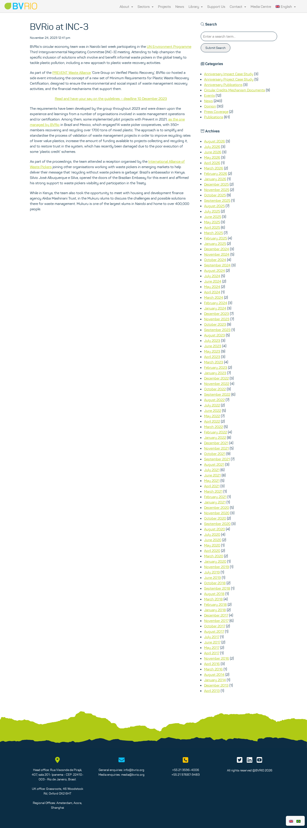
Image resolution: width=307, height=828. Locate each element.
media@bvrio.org (133, 775)
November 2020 (216, 513)
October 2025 (215, 195)
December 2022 (216, 378)
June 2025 (212, 216)
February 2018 (215, 604)
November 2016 (216, 658)
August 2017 (214, 631)
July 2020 (212, 534)
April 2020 (212, 550)
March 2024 (213, 297)
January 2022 (215, 437)
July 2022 (212, 405)
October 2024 (215, 259)
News (179, 6)
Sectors (144, 6)
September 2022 (217, 394)
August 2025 (214, 206)
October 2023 (215, 324)
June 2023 (212, 346)
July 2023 (212, 340)
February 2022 (215, 432)
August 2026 (214, 141)
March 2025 (213, 233)
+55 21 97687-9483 (185, 775)
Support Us (216, 6)
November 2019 (216, 566)
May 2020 (212, 545)
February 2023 (215, 367)
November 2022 (216, 383)
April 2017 (211, 653)
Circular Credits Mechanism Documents (234, 90)
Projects (164, 6)
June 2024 (212, 281)
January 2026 (215, 179)
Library (194, 6)
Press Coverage (216, 111)
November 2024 (216, 254)
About (125, 6)
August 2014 (214, 674)
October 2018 (215, 583)
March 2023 (213, 362)
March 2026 (213, 168)
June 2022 (212, 410)
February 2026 (215, 173)
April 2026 (212, 162)
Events (209, 95)
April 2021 (212, 486)
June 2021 (212, 475)
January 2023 (215, 373)
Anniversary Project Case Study (229, 79)
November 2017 (216, 620)
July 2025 (212, 211)
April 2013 (212, 690)
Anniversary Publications (223, 84)
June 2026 (212, 152)
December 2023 (216, 313)
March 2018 (213, 599)
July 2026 (212, 146)
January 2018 (215, 610)
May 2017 (211, 647)
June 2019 (212, 577)
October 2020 (215, 518)
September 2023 (217, 329)
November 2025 (216, 189)
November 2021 (216, 448)
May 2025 (212, 222)
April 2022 (212, 421)
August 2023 (214, 335)
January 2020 (215, 561)
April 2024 (212, 292)
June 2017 (212, 642)
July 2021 (212, 470)
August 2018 (214, 593)
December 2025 (216, 184)
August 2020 (214, 529)
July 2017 (211, 637)
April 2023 (212, 356)
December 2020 (216, 507)
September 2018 (217, 588)
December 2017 (216, 615)
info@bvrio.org (134, 770)
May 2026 (212, 157)
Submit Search (215, 48)
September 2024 (217, 265)
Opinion (210, 106)
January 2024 (215, 308)
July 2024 (212, 276)
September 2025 (217, 200)
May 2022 (212, 416)
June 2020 (212, 540)
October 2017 (214, 626)
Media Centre (261, 6)
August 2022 (214, 400)
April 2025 (212, 227)
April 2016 (212, 663)
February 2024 (215, 303)
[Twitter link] (240, 761)
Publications (213, 117)
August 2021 (214, 464)
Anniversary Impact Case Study (228, 74)
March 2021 (213, 491)
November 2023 (216, 319)
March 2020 (213, 556)
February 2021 (215, 496)
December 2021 (216, 443)
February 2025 (215, 238)
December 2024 (216, 249)
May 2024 (212, 286)
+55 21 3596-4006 (185, 770)
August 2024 (214, 270)
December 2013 (216, 685)
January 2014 (215, 680)
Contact (236, 6)
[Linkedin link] (250, 761)
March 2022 (213, 426)
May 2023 (212, 351)
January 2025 (215, 243)
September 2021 (217, 459)
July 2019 (212, 572)
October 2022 (215, 389)
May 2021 (212, 480)
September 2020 (217, 523)
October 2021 (214, 453)
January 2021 (215, 502)
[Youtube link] (259, 761)
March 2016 (213, 669)
